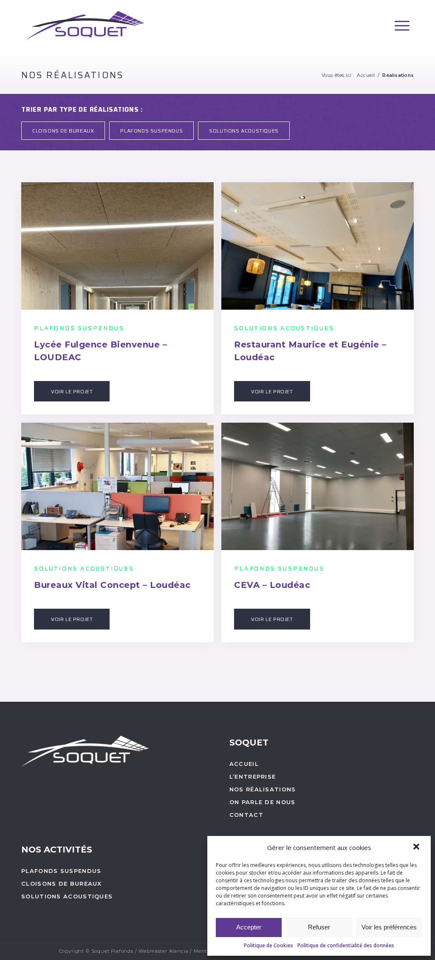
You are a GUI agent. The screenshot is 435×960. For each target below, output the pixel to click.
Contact (246, 814)
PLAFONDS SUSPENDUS (151, 131)
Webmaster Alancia (163, 951)
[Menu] (402, 25)
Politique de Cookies (268, 945)
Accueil (366, 75)
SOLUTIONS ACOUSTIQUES (244, 131)
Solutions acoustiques (67, 896)
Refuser (319, 927)
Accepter (248, 927)
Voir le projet (72, 391)
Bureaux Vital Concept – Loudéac (112, 585)
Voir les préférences (389, 927)
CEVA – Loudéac (272, 585)
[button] (417, 847)
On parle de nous (262, 802)
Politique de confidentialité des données (345, 945)
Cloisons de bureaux (61, 883)
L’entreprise (252, 776)
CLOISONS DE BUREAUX (63, 131)
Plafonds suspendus (61, 870)
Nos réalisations (72, 75)
